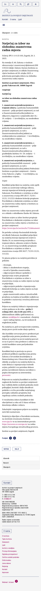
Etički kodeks (6, 560)
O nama (13, 19)
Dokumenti (5, 542)
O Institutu (5, 536)
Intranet (11, 582)
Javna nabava (6, 563)
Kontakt (5, 19)
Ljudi (20, 19)
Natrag (6, 449)
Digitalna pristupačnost (10, 554)
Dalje (17, 449)
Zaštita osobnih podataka (10, 557)
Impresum (5, 572)
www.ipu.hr (7, 421)
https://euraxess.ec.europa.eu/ (14, 424)
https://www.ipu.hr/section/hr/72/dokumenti (21, 228)
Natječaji (5, 566)
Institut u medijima (8, 548)
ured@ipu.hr (13, 317)
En (5, 4)
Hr (13, 4)
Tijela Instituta (7, 539)
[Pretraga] (20, 4)
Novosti (6, 463)
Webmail (5, 582)
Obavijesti (6, 467)
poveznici (6, 375)
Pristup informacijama (9, 551)
